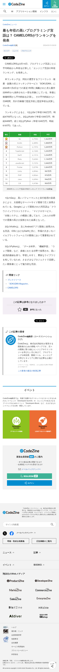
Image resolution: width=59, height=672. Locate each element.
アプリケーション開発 (26, 11)
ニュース (15, 51)
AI (12, 11)
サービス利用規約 (18, 646)
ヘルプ (13, 627)
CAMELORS (13, 287)
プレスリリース (14, 279)
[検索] (5, 11)
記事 (36, 552)
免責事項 (14, 639)
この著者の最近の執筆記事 (29, 370)
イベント (7, 564)
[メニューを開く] (4, 4)
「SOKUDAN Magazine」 (19, 283)
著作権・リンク (17, 631)
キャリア (6, 51)
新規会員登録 (30, 476)
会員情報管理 (16, 635)
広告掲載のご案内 (44, 541)
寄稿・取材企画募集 (16, 541)
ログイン (31, 483)
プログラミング (26, 51)
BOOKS (38, 564)
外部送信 (14, 654)
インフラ (44, 11)
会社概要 (14, 642)
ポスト (10, 57)
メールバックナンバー (31, 469)
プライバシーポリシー (19, 650)
